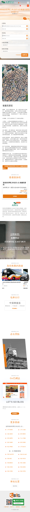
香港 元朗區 (23, 462)
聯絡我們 (23, 506)
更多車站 (15, 486)
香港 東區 (9, 458)
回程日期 (4, 49)
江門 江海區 (23, 429)
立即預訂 (15, 196)
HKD (16, 5)
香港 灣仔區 (23, 458)
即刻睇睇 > (15, 308)
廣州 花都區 (10, 442)
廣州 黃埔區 (23, 442)
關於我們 (7, 506)
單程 (28, 18)
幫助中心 (12, 506)
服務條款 (18, 506)
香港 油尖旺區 (10, 454)
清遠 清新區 (10, 433)
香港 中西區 (10, 471)
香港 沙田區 (10, 467)
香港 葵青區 (23, 467)
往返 (25, 18)
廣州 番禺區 (23, 433)
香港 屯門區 (23, 471)
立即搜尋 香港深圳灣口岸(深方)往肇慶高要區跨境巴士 (15, 167)
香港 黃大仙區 (23, 454)
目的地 (4, 33)
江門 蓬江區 (23, 446)
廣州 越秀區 (10, 438)
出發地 (4, 23)
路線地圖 (19, 54)
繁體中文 (23, 5)
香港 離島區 (10, 462)
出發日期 (4, 42)
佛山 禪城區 (10, 446)
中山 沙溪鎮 (23, 438)
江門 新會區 (10, 429)
